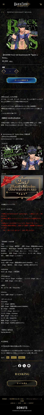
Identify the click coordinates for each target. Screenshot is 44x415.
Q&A (25, 403)
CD (8, 357)
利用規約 (4, 399)
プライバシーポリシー (32, 399)
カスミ (14, 357)
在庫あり (21, 357)
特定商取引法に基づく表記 (17, 399)
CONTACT (31, 403)
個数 (3, 67)
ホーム (2, 12)
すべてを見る (22, 383)
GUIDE (19, 403)
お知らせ (13, 403)
